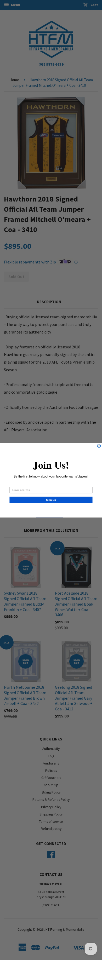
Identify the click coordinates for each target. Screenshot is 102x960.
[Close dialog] (99, 445)
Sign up (51, 499)
